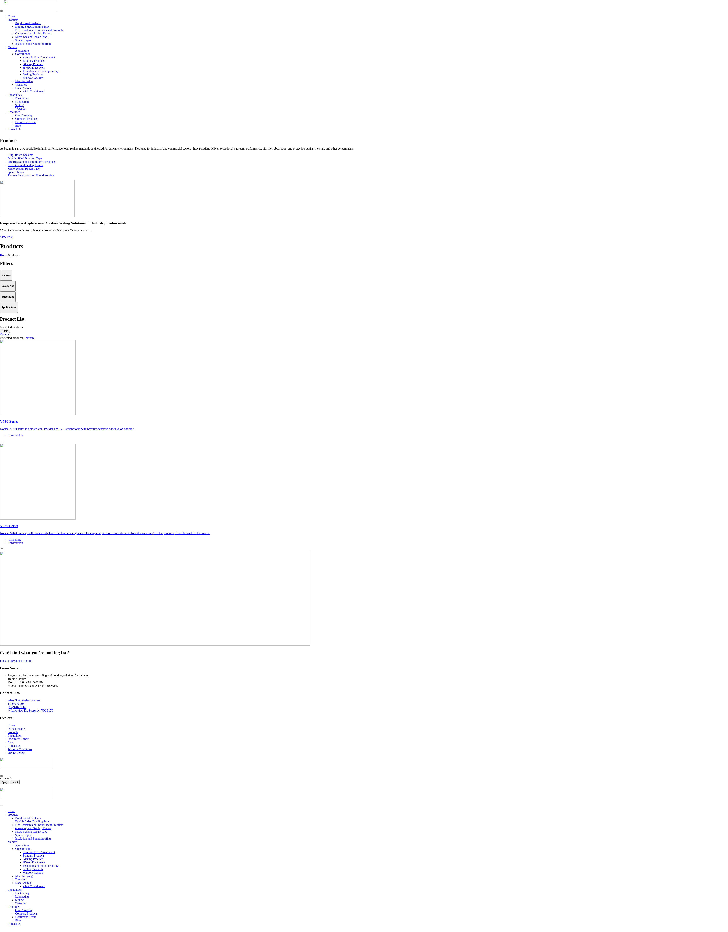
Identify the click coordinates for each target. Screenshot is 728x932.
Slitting (19, 105)
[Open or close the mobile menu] (1, 11)
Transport (21, 84)
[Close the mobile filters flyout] (1, 776)
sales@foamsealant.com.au (24, 700)
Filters (5, 330)
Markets (12, 47)
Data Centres (23, 88)
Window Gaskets (33, 77)
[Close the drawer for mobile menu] (1, 805)
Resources (14, 112)
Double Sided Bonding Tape (32, 26)
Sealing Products (33, 74)
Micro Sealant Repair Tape (31, 36)
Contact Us (14, 129)
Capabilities (15, 94)
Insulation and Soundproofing (33, 43)
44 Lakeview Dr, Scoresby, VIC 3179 (30, 710)
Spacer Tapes (23, 40)
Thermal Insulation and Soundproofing (31, 175)
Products (13, 19)
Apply (5, 782)
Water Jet (20, 108)
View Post (6, 236)
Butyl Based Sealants (28, 23)
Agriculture (22, 50)
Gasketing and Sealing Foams (33, 33)
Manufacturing (24, 81)
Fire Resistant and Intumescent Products (39, 30)
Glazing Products (33, 64)
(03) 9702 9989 (17, 707)
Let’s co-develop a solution (16, 660)
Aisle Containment (34, 91)
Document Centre (25, 122)
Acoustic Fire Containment (39, 57)
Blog (18, 125)
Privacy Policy (16, 752)
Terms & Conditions (20, 749)
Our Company (23, 115)
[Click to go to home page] (30, 10)
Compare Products (26, 118)
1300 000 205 (16, 703)
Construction (23, 54)
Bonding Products (33, 60)
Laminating (22, 101)
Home (11, 16)
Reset (15, 782)
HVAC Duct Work (34, 67)
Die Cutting (22, 98)
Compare (5, 334)
